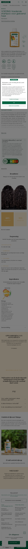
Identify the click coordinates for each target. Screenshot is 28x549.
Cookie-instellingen (14, 99)
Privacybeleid (8, 95)
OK (14, 102)
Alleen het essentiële (14, 105)
